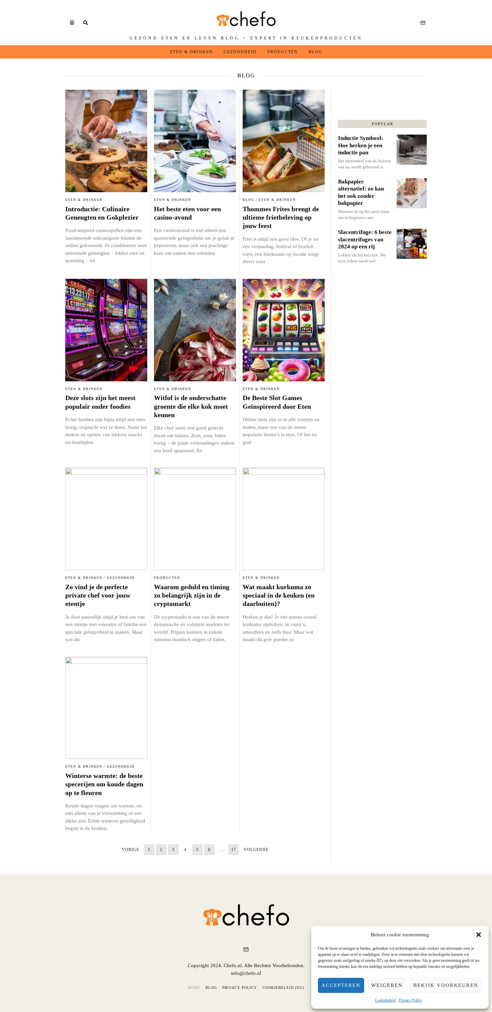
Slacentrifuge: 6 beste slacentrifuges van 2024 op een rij (365, 239)
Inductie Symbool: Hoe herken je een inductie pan (360, 145)
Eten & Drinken (191, 52)
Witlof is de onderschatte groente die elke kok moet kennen (191, 406)
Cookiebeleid (385, 1000)
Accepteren (341, 985)
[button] (478, 934)
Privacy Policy (410, 1000)
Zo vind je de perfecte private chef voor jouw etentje (97, 595)
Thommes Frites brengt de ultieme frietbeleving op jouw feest (281, 218)
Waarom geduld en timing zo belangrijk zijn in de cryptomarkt (191, 595)
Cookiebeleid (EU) (283, 988)
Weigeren (387, 985)
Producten (282, 52)
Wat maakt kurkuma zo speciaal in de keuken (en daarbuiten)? (279, 595)
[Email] (423, 23)
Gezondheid (240, 52)
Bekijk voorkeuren (445, 985)
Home (194, 988)
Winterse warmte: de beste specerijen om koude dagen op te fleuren (104, 784)
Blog (315, 52)
